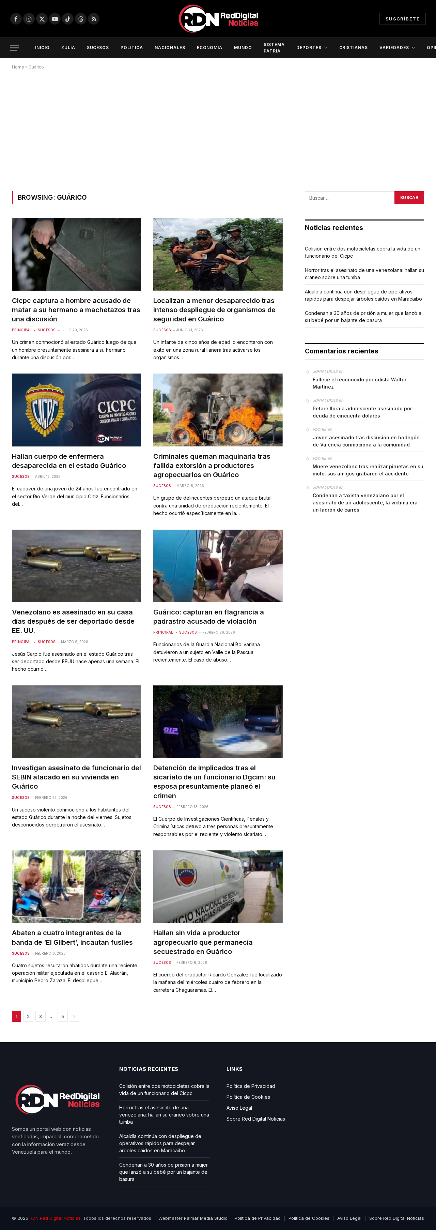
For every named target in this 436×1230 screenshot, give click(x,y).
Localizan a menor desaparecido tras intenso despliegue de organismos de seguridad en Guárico (214, 310)
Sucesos (47, 330)
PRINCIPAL (22, 330)
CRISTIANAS (353, 47)
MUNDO (243, 47)
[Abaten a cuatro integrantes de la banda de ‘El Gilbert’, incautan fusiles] (76, 886)
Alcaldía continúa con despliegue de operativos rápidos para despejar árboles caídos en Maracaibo (160, 1143)
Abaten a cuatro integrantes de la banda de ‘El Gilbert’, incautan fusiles (72, 937)
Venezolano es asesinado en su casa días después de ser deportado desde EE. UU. (73, 621)
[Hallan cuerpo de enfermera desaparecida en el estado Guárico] (76, 410)
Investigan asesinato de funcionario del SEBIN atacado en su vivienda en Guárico (76, 777)
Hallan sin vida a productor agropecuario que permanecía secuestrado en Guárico (203, 942)
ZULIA (68, 47)
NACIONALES (170, 47)
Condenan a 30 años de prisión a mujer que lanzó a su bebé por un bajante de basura (163, 1172)
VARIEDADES (394, 47)
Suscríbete (403, 18)
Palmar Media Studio (206, 1218)
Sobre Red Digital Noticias (256, 1119)
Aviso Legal (239, 1108)
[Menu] (14, 48)
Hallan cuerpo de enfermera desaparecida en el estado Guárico (69, 461)
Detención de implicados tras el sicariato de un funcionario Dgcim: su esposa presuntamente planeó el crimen (214, 782)
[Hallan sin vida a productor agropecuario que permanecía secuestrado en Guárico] (217, 886)
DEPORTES (309, 47)
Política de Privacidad (251, 1086)
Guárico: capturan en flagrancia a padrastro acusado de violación (208, 616)
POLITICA (132, 47)
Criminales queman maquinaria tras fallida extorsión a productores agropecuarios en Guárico (211, 465)
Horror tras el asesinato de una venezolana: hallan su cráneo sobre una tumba (164, 1115)
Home (18, 67)
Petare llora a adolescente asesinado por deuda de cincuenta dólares (362, 412)
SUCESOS (98, 47)
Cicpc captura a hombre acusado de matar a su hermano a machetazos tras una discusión (76, 310)
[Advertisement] (218, 129)
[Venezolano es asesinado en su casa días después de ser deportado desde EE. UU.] (76, 566)
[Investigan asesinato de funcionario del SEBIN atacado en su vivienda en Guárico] (76, 721)
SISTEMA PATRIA (274, 48)
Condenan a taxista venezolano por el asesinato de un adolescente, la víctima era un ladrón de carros (365, 502)
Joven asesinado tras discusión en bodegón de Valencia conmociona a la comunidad (366, 441)
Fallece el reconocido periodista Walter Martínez (359, 383)
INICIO (42, 47)
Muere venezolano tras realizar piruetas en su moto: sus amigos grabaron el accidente (368, 470)
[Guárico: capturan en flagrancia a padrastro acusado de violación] (217, 566)
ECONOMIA (210, 47)
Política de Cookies (248, 1097)
